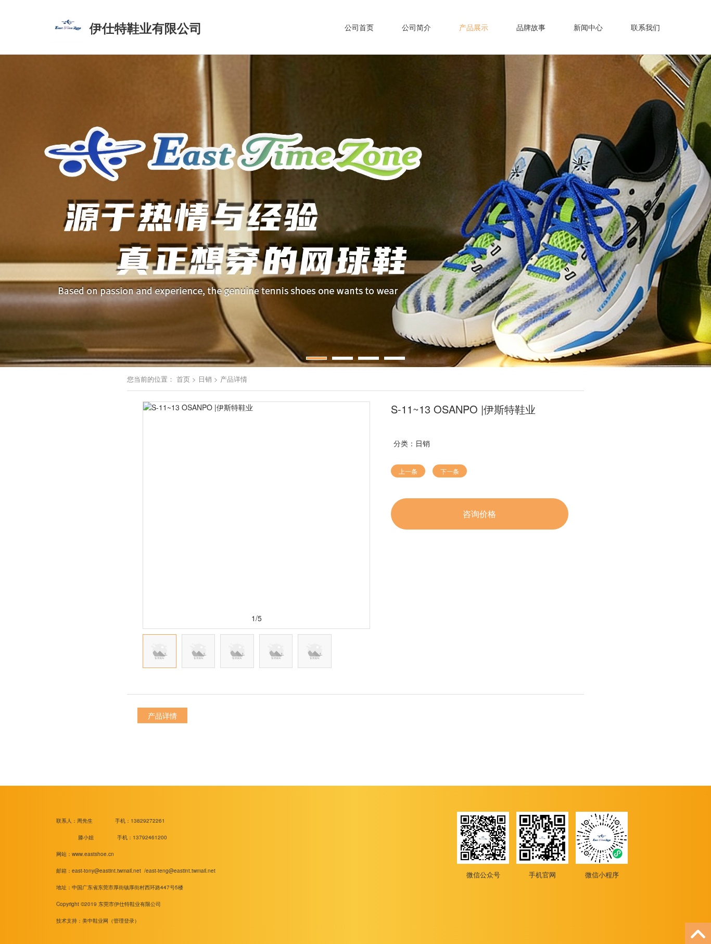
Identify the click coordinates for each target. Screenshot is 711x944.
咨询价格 (479, 514)
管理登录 (123, 920)
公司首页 (359, 27)
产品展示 (473, 27)
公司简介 (416, 27)
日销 (205, 379)
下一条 (449, 471)
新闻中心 (588, 27)
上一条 (408, 471)
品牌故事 (530, 27)
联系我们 (645, 27)
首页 (183, 379)
